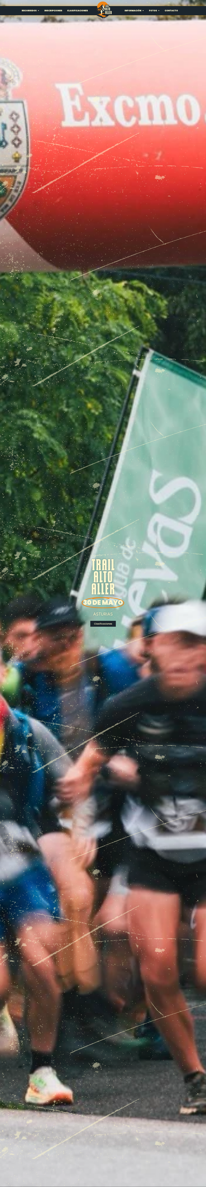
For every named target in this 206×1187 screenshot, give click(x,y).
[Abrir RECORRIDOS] (38, 10)
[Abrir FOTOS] (159, 10)
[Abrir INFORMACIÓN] (143, 10)
